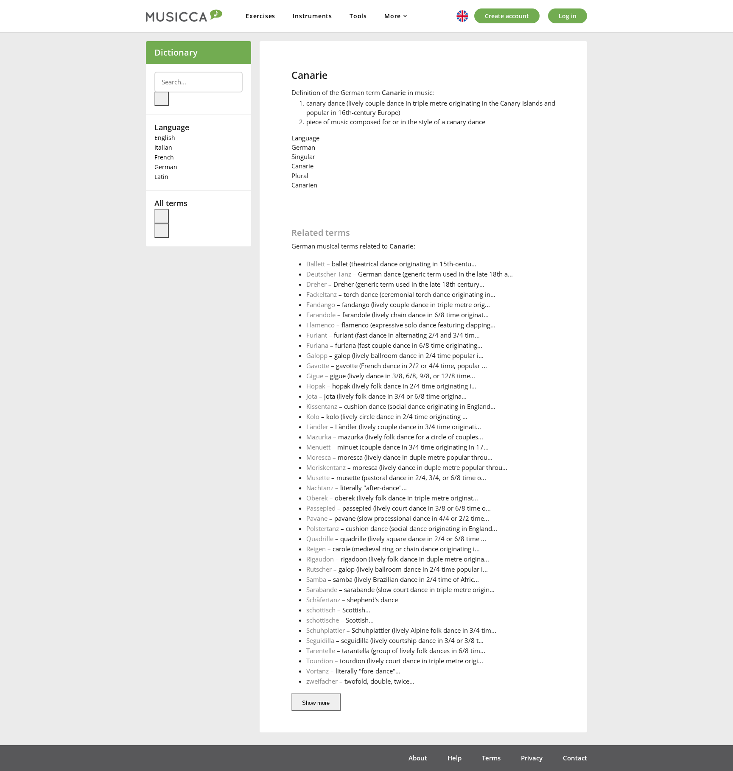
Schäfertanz (323, 599)
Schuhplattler (325, 630)
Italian (163, 147)
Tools (358, 16)
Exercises (260, 16)
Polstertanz (322, 528)
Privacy (532, 758)
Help (455, 758)
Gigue (314, 376)
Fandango (320, 304)
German (165, 167)
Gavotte (317, 365)
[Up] (161, 216)
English (164, 138)
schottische (322, 620)
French (164, 157)
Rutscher (319, 569)
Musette (318, 477)
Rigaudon (320, 559)
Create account (507, 16)
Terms (491, 758)
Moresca (318, 457)
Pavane (316, 518)
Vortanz (317, 671)
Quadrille (319, 538)
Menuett (318, 447)
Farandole (321, 314)
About (417, 758)
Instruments (312, 16)
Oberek (317, 498)
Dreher (316, 284)
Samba (316, 579)
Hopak (315, 386)
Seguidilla (320, 640)
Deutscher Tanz (328, 274)
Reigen (316, 549)
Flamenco (320, 325)
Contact (575, 758)
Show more (316, 703)
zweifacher (322, 681)
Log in (567, 16)
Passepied (321, 508)
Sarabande (321, 589)
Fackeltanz (321, 294)
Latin (161, 177)
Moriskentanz (326, 467)
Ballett (315, 264)
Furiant (316, 335)
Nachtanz (319, 487)
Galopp (316, 355)
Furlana (317, 345)
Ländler (317, 426)
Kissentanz (321, 406)
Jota (311, 396)
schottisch (321, 610)
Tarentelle (320, 650)
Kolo (312, 416)
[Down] (161, 230)
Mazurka (318, 437)
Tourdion (319, 660)
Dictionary (176, 52)
